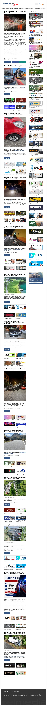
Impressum (6, 691)
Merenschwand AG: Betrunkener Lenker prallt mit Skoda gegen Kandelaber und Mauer (15, 178)
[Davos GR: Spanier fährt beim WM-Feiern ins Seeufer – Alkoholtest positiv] (15, 285)
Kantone (8, 8)
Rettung (35, 8)
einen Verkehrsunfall (8, 200)
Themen (17, 8)
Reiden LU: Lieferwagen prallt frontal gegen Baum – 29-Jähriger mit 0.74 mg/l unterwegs (14, 633)
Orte (12, 8)
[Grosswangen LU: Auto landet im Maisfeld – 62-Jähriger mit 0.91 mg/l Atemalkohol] (15, 533)
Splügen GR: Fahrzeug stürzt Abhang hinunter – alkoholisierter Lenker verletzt (15, 478)
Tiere (39, 8)
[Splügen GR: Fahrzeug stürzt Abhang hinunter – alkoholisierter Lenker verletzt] (15, 488)
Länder (15, 8)
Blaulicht (41, 8)
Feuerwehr (31, 8)
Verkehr (23, 8)
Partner (44, 8)
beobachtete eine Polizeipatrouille (10, 342)
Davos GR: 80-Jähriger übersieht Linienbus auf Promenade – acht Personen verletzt (15, 66)
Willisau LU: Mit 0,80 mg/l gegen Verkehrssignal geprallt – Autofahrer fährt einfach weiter (14, 322)
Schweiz (3, 8)
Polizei (29, 8)
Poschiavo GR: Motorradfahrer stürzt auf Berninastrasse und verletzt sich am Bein (14, 431)
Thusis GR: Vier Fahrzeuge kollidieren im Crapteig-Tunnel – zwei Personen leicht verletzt (15, 227)
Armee (37, 8)
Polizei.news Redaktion (11, 147)
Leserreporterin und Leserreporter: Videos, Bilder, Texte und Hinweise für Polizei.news (14, 573)
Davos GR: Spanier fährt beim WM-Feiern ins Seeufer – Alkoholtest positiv (14, 275)
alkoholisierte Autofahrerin (19, 150)
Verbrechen (20, 8)
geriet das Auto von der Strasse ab (19, 548)
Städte (11, 8)
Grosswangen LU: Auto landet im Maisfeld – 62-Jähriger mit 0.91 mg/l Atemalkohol (14, 524)
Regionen (5, 8)
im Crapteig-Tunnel (7, 249)
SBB (25, 8)
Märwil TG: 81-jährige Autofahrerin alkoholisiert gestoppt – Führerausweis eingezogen (13, 114)
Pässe (27, 8)
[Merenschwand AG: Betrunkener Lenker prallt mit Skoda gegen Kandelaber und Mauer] (15, 188)
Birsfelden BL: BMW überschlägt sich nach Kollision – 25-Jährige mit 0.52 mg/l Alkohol (14, 369)
